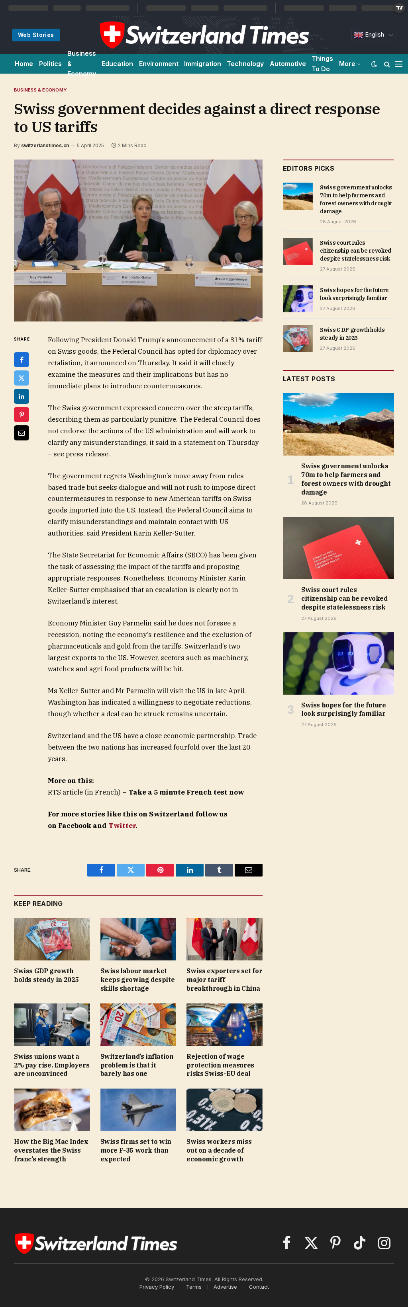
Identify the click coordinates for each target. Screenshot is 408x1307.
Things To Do (322, 64)
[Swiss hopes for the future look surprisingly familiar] (298, 298)
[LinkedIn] (21, 396)
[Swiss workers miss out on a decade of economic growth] (224, 1110)
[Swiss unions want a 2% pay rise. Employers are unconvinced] (52, 1024)
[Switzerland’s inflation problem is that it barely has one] (138, 1024)
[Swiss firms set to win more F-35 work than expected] (138, 1110)
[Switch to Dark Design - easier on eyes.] (374, 64)
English (373, 34)
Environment (158, 64)
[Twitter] (21, 378)
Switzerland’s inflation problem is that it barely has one (137, 1065)
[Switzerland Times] (204, 35)
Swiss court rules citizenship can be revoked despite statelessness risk (355, 250)
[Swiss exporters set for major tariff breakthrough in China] (224, 939)
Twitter (121, 825)
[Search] (387, 64)
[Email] (21, 432)
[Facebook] (21, 359)
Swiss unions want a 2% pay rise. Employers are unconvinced (51, 1065)
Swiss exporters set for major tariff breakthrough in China (224, 979)
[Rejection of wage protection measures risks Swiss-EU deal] (224, 1024)
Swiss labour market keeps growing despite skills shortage (137, 979)
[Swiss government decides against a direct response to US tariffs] (138, 241)
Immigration (202, 64)
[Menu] (398, 64)
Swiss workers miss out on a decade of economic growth (218, 1150)
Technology (245, 64)
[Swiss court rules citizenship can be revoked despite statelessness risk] (298, 251)
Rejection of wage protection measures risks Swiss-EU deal (220, 1065)
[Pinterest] (21, 414)
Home (24, 64)
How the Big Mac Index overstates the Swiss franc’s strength (51, 1150)
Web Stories (36, 34)
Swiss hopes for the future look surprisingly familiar (354, 294)
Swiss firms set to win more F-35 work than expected (135, 1150)
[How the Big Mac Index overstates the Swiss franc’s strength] (52, 1110)
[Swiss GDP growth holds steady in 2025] (52, 939)
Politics (50, 64)
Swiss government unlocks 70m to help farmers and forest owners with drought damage (356, 199)
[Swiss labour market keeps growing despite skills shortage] (138, 939)
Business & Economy (81, 64)
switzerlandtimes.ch (45, 145)
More (347, 64)
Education (117, 64)
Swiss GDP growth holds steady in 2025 (46, 975)
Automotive (288, 64)
